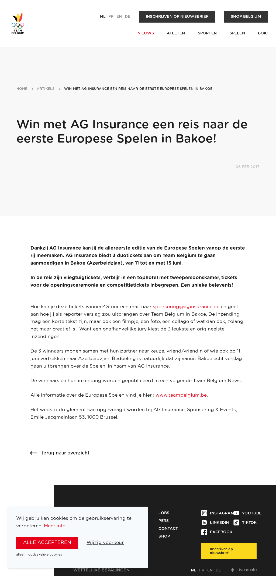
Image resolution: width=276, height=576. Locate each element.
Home (21, 88)
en (119, 17)
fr (110, 17)
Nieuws (145, 33)
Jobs (163, 513)
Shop (164, 536)
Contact (168, 529)
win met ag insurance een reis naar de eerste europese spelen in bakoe (138, 88)
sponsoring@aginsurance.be (186, 306)
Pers (163, 521)
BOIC (263, 33)
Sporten (207, 33)
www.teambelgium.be (181, 395)
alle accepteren (47, 542)
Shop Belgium (246, 17)
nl (102, 17)
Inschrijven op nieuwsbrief (177, 17)
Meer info (54, 526)
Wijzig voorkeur (105, 542)
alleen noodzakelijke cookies (39, 554)
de (127, 17)
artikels (45, 88)
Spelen (237, 33)
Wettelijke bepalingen (101, 570)
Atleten (176, 33)
